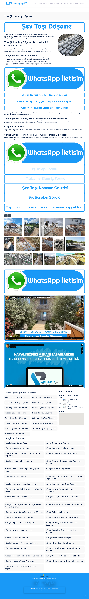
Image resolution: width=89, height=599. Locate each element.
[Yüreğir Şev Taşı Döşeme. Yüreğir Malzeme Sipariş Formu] (44, 179)
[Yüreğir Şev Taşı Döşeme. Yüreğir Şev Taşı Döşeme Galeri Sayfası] (44, 188)
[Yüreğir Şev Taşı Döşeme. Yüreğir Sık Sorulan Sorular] (44, 197)
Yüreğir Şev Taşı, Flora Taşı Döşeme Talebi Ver (44, 95)
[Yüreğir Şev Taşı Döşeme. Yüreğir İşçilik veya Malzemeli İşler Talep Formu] (44, 169)
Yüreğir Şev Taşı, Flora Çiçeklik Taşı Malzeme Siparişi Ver (44, 101)
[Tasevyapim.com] (15, 4)
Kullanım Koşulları (44, 577)
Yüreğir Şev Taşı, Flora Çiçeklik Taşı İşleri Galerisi (44, 108)
